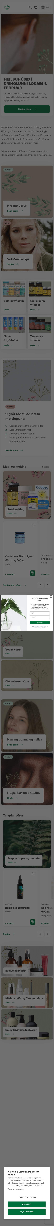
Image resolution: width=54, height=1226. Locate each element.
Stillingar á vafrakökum (27, 1197)
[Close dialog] (51, 596)
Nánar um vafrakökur (16, 1189)
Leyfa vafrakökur (26, 1212)
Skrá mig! (40, 622)
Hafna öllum (26, 1204)
